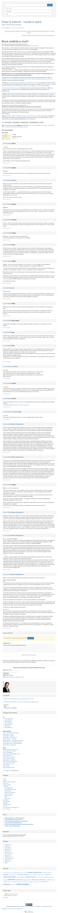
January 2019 (8, 853)
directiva (23, 877)
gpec (6, 879)
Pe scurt (5, 806)
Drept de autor (7, 791)
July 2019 (7, 846)
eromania (43, 877)
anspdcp (16, 872)
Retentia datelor (8, 795)
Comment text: (7, 643)
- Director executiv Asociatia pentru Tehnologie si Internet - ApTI (18, 699)
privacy (44, 881)
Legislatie (5, 803)
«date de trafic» (48, 874)
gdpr (52, 877)
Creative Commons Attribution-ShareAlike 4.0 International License (36, 906)
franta (50, 877)
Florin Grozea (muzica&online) (10, 761)
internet (11, 879)
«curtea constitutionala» (33, 874)
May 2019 (7, 849)
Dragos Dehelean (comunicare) (10, 749)
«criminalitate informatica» (23, 874)
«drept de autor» (30, 877)
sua (13, 884)
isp (15, 879)
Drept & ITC (6, 783)
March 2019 (8, 852)
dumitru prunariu (24, 122)
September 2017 (9, 858)
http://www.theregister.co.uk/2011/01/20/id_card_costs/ (16, 405)
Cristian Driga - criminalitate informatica (12, 742)
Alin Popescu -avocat (8, 734)
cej (25, 872)
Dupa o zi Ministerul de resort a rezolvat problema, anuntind (26, 116)
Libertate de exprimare (9, 792)
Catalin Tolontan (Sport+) (9, 757)
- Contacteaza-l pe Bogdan (10, 708)
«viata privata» (22, 884)
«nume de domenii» (24, 881)
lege (24, 879)
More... (6, 863)
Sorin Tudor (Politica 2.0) (9, 763)
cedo (24, 872)
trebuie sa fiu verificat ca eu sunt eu (11, 88)
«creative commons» (12, 874)
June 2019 (7, 847)
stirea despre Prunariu (22, 51)
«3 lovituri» (5, 872)
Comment (5, 143)
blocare (21, 872)
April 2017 (7, 861)
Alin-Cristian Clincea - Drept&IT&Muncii (12, 743)
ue (14, 884)
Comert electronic (8, 788)
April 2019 (7, 850)
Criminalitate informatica (10, 789)
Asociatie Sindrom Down (9, 767)
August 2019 (8, 844)
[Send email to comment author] (20, 412)
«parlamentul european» (37, 881)
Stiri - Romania (6, 809)
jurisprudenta (19, 880)
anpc (13, 872)
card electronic (16, 122)
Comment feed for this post (29, 655)
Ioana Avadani (8, 720)
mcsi (49, 880)
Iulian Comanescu (9, 718)
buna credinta (8, 122)
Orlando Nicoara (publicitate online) (11, 754)
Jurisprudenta (6, 801)
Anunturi (5, 780)
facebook (47, 877)
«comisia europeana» (47, 872)
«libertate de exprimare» (38, 880)
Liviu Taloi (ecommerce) (8, 758)
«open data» (30, 881)
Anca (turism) (6, 766)
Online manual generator (16, 908)
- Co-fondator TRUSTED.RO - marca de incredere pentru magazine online (21, 702)
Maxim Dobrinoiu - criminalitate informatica (13, 740)
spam (11, 884)
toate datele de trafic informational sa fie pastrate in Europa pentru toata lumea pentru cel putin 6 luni (32, 93)
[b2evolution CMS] (29, 911)
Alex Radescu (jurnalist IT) (9, 760)
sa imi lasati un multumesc (17, 836)
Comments (15, 894)
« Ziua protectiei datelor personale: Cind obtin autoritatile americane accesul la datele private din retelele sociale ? (29, 31)
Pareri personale (20, 27)
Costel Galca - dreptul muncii (10, 737)
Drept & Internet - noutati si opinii (21, 22)
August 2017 (8, 860)
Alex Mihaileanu (8, 727)
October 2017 (8, 856)
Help (8, 908)
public (48, 881)
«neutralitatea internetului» (16, 881)
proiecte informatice (34, 122)
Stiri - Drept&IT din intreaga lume (11, 807)
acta (8, 872)
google (4, 879)
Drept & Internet (7, 785)
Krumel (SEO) (6, 764)
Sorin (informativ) (7, 755)
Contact (4, 908)
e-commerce (39, 877)
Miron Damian (8, 724)
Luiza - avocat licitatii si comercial (11, 732)
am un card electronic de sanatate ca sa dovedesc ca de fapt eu (23, 82)
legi (26, 879)
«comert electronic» (34, 872)
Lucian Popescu (9, 723)
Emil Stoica (7, 726)
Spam (5, 797)
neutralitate (53, 879)
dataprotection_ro (41, 874)
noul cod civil (35, 45)
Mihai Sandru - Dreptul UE (9, 745)
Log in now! (30, 638)
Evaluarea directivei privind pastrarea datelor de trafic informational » (38, 35)
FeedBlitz (11, 675)
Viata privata (7, 798)
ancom (10, 872)
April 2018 (7, 855)
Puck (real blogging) (8, 752)
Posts (10, 894)
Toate (4, 778)
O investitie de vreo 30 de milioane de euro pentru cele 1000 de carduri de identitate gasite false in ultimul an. (27, 78)
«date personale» (10, 876)
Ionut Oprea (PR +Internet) (9, 751)
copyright (6, 874)
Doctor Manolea (7, 770)
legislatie (29, 879)
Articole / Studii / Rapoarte (9, 782)
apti (18, 872)
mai (47, 879)
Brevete (6, 786)
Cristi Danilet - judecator (8, 736)
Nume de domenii (8, 794)
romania (41, 122)
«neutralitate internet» (7, 881)
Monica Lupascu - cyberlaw (9, 739)
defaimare (18, 877)
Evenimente (6, 800)
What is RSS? (6, 897)
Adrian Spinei (8, 721)
